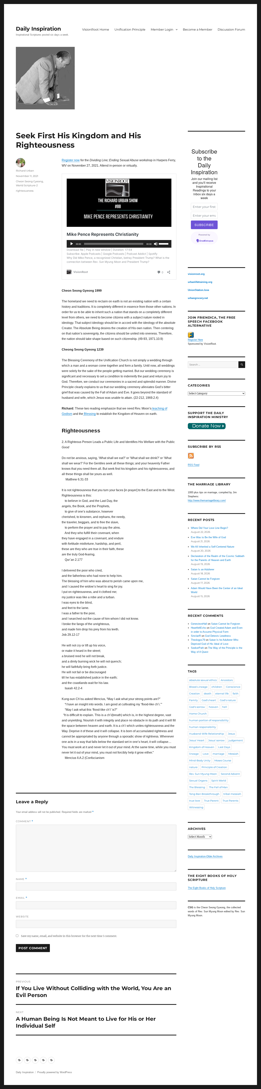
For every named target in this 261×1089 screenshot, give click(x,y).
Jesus (231, 733)
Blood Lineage (198, 686)
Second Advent (230, 773)
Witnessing (196, 807)
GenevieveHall (199, 623)
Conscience (233, 686)
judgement (236, 740)
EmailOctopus (206, 241)
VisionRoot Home (95, 29)
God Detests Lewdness (218, 635)
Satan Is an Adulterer (202, 569)
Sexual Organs (198, 780)
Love (206, 753)
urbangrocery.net (198, 298)
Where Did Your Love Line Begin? (209, 528)
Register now (71, 160)
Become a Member (197, 29)
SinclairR (196, 635)
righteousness (24, 190)
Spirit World (218, 780)
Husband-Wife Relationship (206, 733)
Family (193, 700)
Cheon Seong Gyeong (29, 181)
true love (194, 800)
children (217, 686)
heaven (213, 706)
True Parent (211, 800)
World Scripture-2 (27, 185)
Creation (194, 693)
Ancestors (227, 680)
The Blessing (197, 787)
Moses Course (222, 760)
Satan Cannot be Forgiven (205, 578)
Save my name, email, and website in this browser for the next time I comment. (69, 936)
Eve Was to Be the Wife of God (208, 537)
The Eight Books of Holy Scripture (207, 887)
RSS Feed (193, 464)
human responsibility (202, 726)
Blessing (89, 413)
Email (21, 897)
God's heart (209, 700)
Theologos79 (198, 639)
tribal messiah (232, 793)
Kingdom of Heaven (201, 747)
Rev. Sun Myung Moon (203, 773)
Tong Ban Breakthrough (204, 793)
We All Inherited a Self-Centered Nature (212, 546)
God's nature (228, 700)
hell (224, 706)
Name (21, 879)
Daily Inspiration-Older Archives (205, 856)
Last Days (224, 747)
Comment (24, 821)
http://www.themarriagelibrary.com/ (207, 500)
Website (22, 916)
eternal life (222, 693)
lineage (194, 753)
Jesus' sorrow (216, 740)
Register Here (195, 339)
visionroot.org (196, 274)
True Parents (230, 800)
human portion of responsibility (209, 720)
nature (193, 767)
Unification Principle (129, 29)
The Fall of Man (218, 787)
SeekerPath (197, 647)
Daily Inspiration (38, 28)
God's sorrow (197, 706)
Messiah (233, 753)
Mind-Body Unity (199, 760)
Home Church (198, 713)
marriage (218, 753)
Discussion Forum (231, 29)
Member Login (162, 29)
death (207, 693)
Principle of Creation (214, 767)
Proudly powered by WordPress (54, 1072)
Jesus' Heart (196, 740)
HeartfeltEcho (198, 627)
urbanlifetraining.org (200, 282)
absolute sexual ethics (203, 680)
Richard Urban (25, 170)
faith (235, 693)
